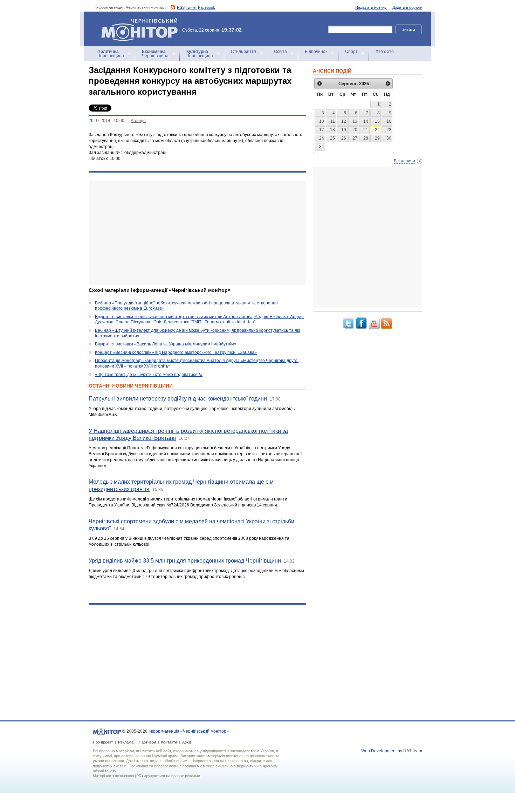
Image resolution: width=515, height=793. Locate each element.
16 (388, 121)
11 (332, 121)
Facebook (206, 7)
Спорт (351, 51)
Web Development (379, 750)
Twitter (191, 7)
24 (321, 138)
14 (365, 121)
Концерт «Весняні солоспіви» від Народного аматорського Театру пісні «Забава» (176, 352)
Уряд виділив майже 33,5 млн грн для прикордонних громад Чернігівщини (185, 561)
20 (354, 129)
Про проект (103, 742)
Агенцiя (138, 120)
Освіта (280, 51)
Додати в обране (407, 7)
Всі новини (404, 161)
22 (377, 129)
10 (321, 121)
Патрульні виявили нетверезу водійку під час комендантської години (178, 399)
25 (332, 138)
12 (343, 121)
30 (388, 138)
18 (332, 129)
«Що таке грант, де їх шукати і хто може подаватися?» (148, 374)
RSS (181, 7)
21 (365, 129)
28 (365, 138)
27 (354, 138)
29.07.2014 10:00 (106, 120)
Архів (187, 742)
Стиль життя (243, 51)
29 (377, 138)
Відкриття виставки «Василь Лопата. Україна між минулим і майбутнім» (165, 344)
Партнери (147, 742)
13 (354, 121)
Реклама (125, 742)
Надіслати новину (371, 7)
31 (321, 146)
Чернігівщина (110, 53)
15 (377, 121)
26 (343, 138)
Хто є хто (385, 51)
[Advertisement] (197, 233)
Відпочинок (316, 51)
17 (321, 129)
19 (343, 129)
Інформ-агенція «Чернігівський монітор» (136, 20)
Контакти (169, 742)
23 (388, 129)
